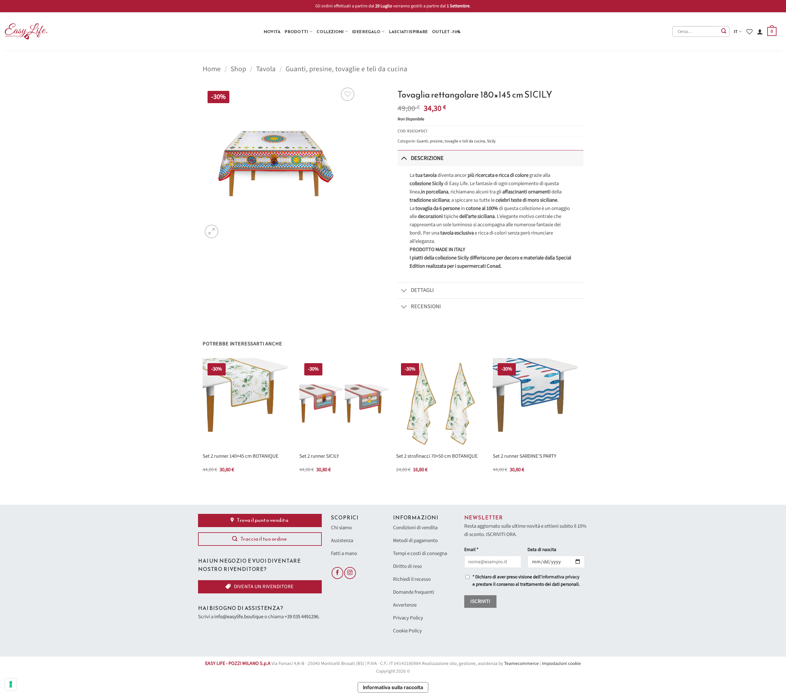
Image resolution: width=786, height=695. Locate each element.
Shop (238, 69)
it (736, 32)
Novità (272, 32)
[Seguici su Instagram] (350, 573)
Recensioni (426, 306)
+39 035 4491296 (301, 616)
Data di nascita (541, 549)
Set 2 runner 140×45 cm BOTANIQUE (240, 456)
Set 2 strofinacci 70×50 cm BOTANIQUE (437, 456)
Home (212, 69)
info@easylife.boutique (238, 616)
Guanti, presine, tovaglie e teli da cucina (346, 69)
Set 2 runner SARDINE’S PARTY (524, 456)
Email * (471, 549)
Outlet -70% (446, 32)
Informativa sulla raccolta (393, 687)
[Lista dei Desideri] (749, 31)
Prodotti (296, 32)
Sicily (491, 141)
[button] (771, 32)
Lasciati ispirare (408, 32)
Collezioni (330, 32)
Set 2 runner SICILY (319, 456)
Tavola (266, 69)
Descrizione (427, 158)
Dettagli (422, 290)
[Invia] (724, 31)
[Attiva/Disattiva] (404, 158)
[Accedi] (760, 31)
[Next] (583, 421)
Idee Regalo (366, 32)
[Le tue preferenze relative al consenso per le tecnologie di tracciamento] (11, 684)
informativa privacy (560, 577)
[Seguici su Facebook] (337, 573)
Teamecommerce (521, 663)
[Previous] (203, 421)
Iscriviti (480, 601)
